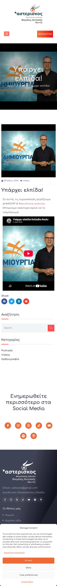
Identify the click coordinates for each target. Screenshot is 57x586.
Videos (22, 85)
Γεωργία (9, 515)
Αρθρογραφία (10, 359)
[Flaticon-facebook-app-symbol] (8, 425)
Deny (28, 568)
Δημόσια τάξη (13, 520)
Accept (28, 560)
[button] (4, 301)
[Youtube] (49, 425)
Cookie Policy (27, 582)
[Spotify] (23, 436)
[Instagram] (18, 425)
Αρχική (11, 85)
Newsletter (45, 34)
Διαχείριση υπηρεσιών (14, 553)
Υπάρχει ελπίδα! (22, 190)
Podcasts (7, 350)
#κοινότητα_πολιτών (32, 203)
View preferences (28, 575)
